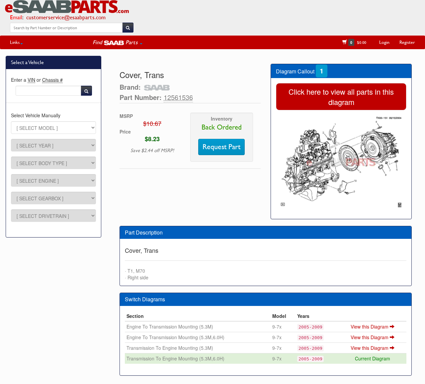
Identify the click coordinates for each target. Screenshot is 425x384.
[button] (117, 42)
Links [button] (15, 42)
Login (384, 42)
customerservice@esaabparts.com (66, 17)
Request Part (221, 147)
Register (407, 42)
